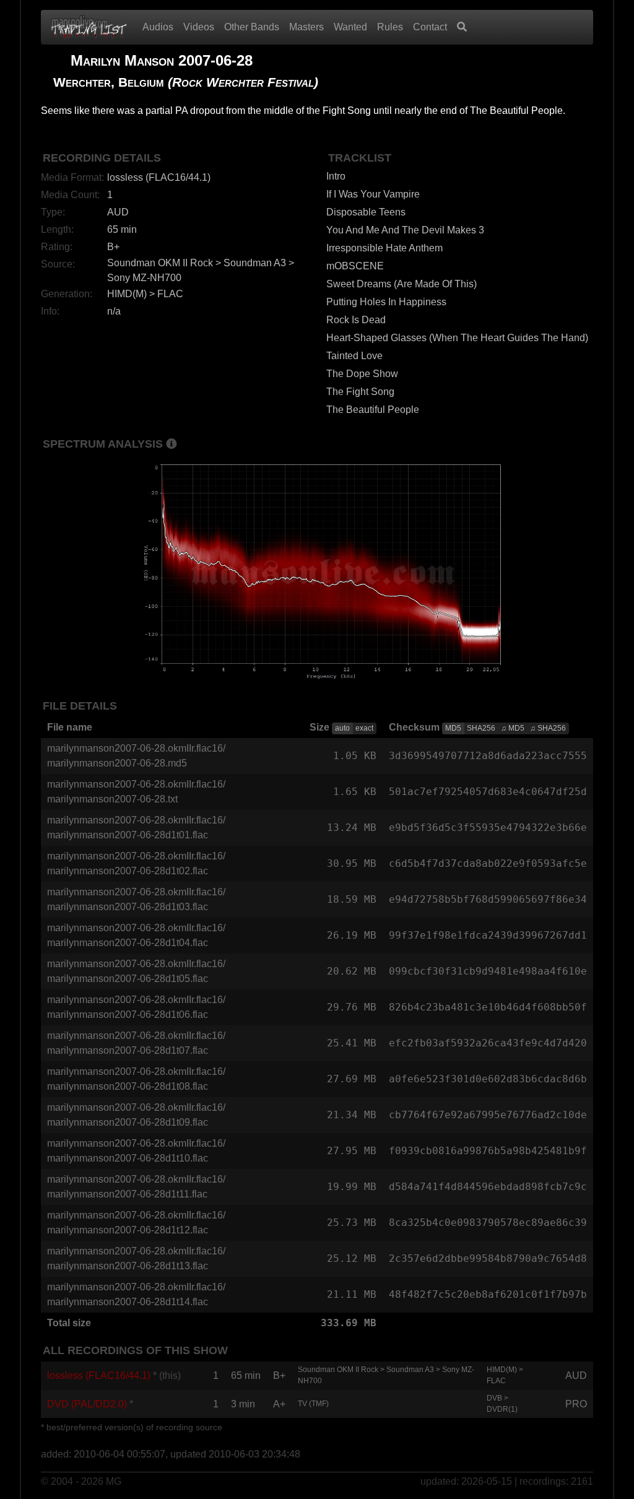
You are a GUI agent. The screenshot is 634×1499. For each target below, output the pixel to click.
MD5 (453, 728)
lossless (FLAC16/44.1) (98, 1375)
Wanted (350, 27)
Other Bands (251, 27)
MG (113, 1481)
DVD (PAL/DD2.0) (87, 1404)
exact (364, 728)
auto (342, 728)
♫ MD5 (512, 728)
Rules (390, 27)
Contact (430, 27)
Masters (306, 27)
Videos (198, 27)
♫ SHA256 (548, 728)
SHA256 (481, 728)
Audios (157, 27)
